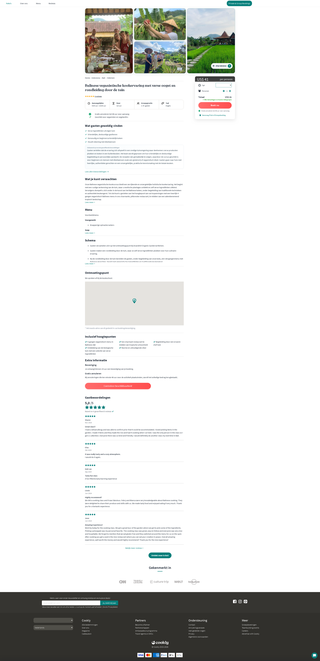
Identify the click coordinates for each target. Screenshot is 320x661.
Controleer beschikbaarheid (118, 386)
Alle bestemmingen (90, 624)
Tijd (203, 85)
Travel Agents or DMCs (144, 633)
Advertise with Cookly (250, 633)
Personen (205, 91)
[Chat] (315, 655)
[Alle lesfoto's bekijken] (109, 40)
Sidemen (111, 78)
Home (87, 78)
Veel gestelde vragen (196, 630)
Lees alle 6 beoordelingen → (97, 171)
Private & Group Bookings (239, 3)
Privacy (191, 633)
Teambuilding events (250, 627)
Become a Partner (142, 624)
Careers (245, 630)
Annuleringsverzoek (196, 627)
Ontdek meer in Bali (160, 555)
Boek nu (215, 105)
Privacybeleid (113, 607)
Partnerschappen (142, 627)
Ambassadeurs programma (146, 630)
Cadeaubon (87, 633)
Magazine (86, 630)
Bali (103, 78)
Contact (191, 624)
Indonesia (96, 78)
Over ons (85, 627)
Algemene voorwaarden (198, 636)
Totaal (201, 97)
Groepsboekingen (249, 624)
